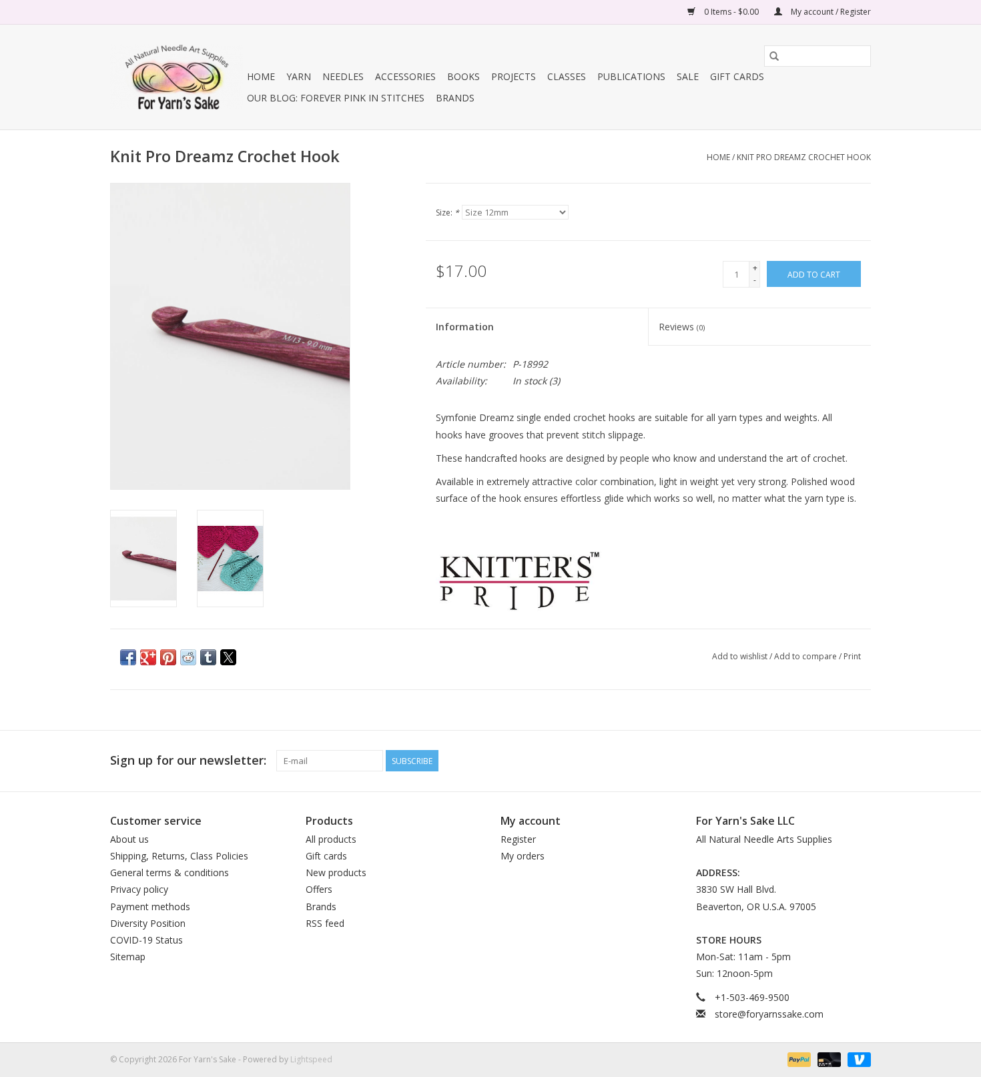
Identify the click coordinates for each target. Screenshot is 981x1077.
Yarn (298, 76)
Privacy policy (139, 889)
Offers (319, 889)
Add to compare (806, 656)
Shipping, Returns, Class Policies (179, 855)
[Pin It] (168, 657)
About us (129, 839)
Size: (447, 212)
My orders (523, 855)
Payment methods (150, 906)
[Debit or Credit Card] (828, 1058)
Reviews (682, 326)
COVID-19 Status (146, 940)
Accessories (405, 76)
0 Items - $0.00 (731, 11)
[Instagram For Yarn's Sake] (860, 760)
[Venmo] (857, 1058)
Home (261, 76)
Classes (566, 76)
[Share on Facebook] (128, 657)
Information (465, 326)
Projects (513, 76)
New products (336, 872)
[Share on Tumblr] (208, 657)
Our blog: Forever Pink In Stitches (335, 97)
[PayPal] (798, 1058)
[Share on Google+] (148, 657)
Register (518, 839)
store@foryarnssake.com (769, 1014)
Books (463, 76)
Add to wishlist (740, 656)
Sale (688, 76)
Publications (631, 76)
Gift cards (737, 76)
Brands (455, 97)
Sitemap (127, 956)
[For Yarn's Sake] (176, 77)
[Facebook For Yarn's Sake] (812, 760)
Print (852, 656)
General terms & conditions (169, 872)
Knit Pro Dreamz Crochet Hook (804, 157)
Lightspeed (311, 1059)
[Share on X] (228, 657)
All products (331, 839)
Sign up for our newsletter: (188, 760)
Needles (343, 76)
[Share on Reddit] (188, 657)
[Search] (774, 56)
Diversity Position (148, 923)
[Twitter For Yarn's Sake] (836, 760)
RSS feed (325, 923)
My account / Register (830, 11)
